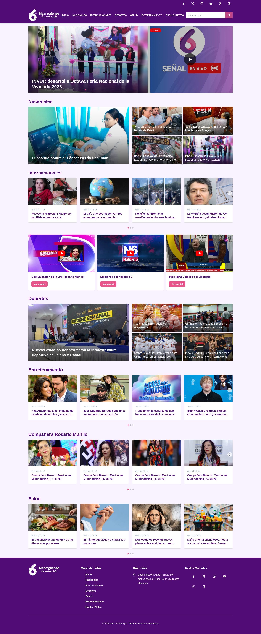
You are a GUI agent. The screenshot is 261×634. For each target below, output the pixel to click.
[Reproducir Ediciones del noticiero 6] (130, 253)
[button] (190, 59)
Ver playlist (39, 284)
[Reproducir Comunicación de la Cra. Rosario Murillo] (61, 253)
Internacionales (100, 15)
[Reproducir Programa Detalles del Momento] (199, 253)
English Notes (175, 15)
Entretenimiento (151, 15)
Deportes (121, 15)
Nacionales (79, 15)
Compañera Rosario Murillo (57, 434)
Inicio (65, 15)
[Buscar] (229, 15)
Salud (134, 15)
